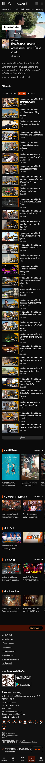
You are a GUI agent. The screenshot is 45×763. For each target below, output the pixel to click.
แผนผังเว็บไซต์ (7, 635)
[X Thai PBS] (9, 722)
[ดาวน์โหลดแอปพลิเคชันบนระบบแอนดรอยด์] (23, 684)
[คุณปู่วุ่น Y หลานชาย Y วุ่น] (30, 467)
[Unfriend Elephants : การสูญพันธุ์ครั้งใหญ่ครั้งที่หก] (11, 568)
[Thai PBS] (22, 3)
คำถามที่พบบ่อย (7, 639)
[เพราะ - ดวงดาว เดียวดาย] (11, 505)
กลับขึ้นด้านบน (34, 628)
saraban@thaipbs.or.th (10, 717)
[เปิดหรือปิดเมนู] (37, 3)
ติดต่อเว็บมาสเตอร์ (8, 655)
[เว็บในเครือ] (3, 4)
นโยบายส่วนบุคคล (8, 643)
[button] (33, 25)
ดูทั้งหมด (23, 437)
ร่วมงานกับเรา (7, 647)
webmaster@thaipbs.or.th (12, 711)
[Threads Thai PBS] (20, 722)
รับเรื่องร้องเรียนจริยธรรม (10, 659)
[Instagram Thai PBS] (14, 722)
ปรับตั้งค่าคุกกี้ (7, 663)
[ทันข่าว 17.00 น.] (32, 537)
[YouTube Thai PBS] (30, 722)
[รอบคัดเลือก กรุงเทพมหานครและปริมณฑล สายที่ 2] (11, 537)
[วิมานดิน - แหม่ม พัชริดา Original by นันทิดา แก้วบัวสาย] (32, 505)
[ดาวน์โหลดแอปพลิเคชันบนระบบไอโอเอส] (23, 677)
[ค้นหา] (9, 3)
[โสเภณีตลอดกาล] (32, 568)
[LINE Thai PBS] (25, 722)
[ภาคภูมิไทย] (11, 600)
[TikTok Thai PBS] (36, 722)
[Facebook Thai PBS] (4, 722)
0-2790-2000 (10, 702)
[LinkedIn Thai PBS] (4, 728)
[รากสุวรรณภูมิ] (32, 600)
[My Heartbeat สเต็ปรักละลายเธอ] (11, 467)
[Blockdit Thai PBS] (41, 722)
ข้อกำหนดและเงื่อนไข (9, 651)
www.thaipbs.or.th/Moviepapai (16, 77)
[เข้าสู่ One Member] (42, 4)
